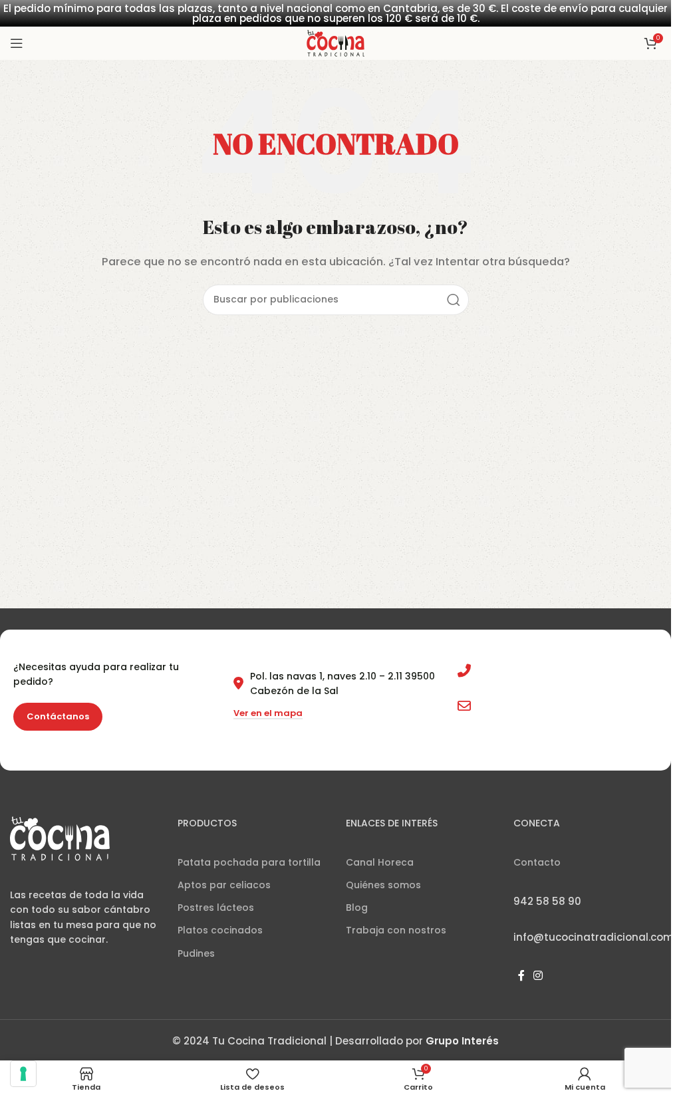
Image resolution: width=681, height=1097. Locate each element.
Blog (357, 907)
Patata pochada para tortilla (249, 862)
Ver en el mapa (268, 713)
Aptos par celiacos (224, 885)
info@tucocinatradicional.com (551, 705)
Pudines (196, 953)
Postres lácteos (216, 907)
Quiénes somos (383, 885)
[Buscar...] (453, 300)
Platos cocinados (220, 930)
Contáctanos (58, 716)
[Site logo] (335, 42)
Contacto (537, 862)
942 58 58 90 (508, 670)
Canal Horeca (380, 862)
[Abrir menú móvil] (16, 43)
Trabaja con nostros (396, 930)
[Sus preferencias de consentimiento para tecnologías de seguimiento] (23, 1073)
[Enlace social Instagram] (538, 975)
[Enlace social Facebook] (521, 975)
